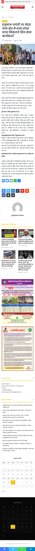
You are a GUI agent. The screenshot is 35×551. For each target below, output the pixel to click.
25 (8, 482)
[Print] (13, 195)
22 (26, 478)
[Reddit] (27, 191)
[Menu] (2, 7)
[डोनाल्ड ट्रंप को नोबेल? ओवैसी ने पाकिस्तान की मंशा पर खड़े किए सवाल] (25, 233)
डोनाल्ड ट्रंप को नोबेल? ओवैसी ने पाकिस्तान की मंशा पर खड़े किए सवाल (25, 241)
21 (22, 478)
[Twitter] (8, 191)
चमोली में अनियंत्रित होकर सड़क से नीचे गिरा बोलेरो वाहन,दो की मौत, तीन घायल (9, 242)
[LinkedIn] (13, 191)
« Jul (3, 491)
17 (3, 478)
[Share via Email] (8, 195)
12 (13, 474)
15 (26, 474)
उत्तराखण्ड (10, 17)
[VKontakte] (4, 195)
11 (8, 474)
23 (31, 478)
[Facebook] (4, 191)
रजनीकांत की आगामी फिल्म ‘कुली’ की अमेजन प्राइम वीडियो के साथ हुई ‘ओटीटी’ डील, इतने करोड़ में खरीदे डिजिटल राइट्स (25, 265)
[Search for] (33, 7)
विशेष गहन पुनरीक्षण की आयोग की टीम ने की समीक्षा (15, 440)
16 (31, 474)
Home (5, 17)
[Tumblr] (18, 191)
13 (17, 474)
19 (13, 478)
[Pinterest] (22, 191)
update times (8, 40)
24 (4, 482)
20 (17, 478)
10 (3, 474)
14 (22, 474)
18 (8, 478)
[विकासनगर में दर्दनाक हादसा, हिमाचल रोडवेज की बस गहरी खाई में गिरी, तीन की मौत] (9, 254)
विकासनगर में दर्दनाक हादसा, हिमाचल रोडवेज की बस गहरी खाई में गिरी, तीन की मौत (9, 263)
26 (13, 482)
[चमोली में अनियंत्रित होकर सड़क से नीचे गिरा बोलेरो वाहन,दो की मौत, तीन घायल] (9, 233)
